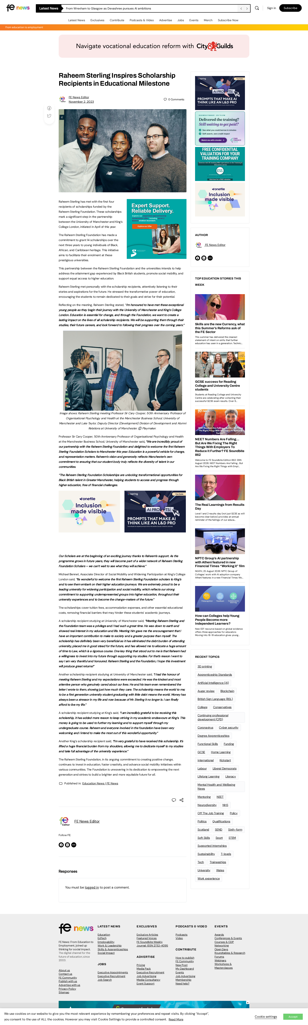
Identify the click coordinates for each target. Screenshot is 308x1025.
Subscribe (290, 8)
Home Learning (221, 752)
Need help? (182, 983)
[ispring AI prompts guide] (155, 530)
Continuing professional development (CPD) (213, 717)
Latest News (76, 20)
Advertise (165, 20)
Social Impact (106, 953)
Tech (201, 862)
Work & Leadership (110, 945)
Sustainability (206, 854)
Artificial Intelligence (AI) (213, 683)
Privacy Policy (67, 989)
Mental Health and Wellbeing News (216, 786)
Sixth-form (235, 829)
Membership (183, 980)
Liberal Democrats (225, 768)
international (206, 760)
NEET (220, 797)
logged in (92, 887)
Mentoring (204, 797)
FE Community (68, 977)
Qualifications (221, 821)
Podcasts (182, 934)
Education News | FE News (100, 783)
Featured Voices (147, 938)
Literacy (230, 776)
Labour (202, 768)
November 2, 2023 (81, 102)
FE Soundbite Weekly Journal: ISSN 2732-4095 (152, 944)
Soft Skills (204, 838)
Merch (208, 20)
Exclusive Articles (147, 934)
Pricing (141, 965)
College (202, 707)
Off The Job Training (211, 813)
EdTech (102, 938)
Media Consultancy (148, 980)
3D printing (205, 666)
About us (64, 970)
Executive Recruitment (111, 976)
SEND (218, 829)
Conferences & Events (228, 938)
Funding (229, 744)
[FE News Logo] (18, 7)
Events (193, 20)
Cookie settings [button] (266, 1017)
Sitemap (64, 992)
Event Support (145, 983)
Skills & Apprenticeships (113, 949)
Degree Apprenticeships (213, 736)
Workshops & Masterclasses (224, 966)
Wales (220, 870)
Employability (106, 942)
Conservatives (222, 707)
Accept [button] (293, 1016)
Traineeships (218, 862)
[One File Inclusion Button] (89, 530)
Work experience (209, 878)
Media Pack (144, 968)
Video (179, 938)
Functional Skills (208, 744)
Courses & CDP (224, 942)
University (204, 870)
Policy (234, 813)
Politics (202, 821)
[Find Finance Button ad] (220, 128)
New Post (182, 965)
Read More (176, 1019)
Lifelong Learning (209, 776)
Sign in (271, 8)
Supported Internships (212, 846)
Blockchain (227, 691)
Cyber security (228, 727)
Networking (222, 945)
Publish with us (68, 981)
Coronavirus (205, 727)
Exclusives (97, 20)
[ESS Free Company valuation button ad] (220, 163)
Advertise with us (69, 985)
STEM (232, 838)
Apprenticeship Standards (215, 674)
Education (104, 934)
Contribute (117, 20)
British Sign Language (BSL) (215, 699)
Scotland (203, 829)
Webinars (220, 960)
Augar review (206, 691)
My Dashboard (185, 968)
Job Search (105, 980)
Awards (219, 934)
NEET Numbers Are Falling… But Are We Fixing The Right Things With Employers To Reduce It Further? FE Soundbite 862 (146, 8)
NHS (225, 805)
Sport (219, 838)
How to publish (185, 957)
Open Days (221, 949)
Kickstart (225, 760)
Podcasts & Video (142, 20)
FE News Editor (79, 97)
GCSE (201, 752)
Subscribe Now (228, 20)
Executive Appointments (113, 972)
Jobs (180, 20)
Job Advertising (146, 976)
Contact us (65, 974)
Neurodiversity (207, 805)
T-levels (226, 854)
